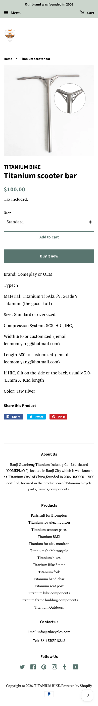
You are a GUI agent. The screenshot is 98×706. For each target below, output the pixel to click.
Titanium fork (49, 572)
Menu (15, 12)
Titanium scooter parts (49, 529)
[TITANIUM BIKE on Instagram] (54, 667)
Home (8, 59)
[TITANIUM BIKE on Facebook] (33, 667)
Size (8, 212)
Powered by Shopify (76, 685)
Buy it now (49, 256)
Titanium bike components (49, 593)
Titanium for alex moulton (49, 543)
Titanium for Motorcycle (49, 550)
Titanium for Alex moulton (49, 522)
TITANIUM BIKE (47, 685)
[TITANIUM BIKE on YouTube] (75, 667)
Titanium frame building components (49, 600)
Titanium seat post (49, 586)
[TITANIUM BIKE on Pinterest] (43, 667)
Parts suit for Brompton (49, 515)
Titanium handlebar (49, 579)
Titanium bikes (49, 557)
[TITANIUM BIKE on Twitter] (22, 667)
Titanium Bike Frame (49, 564)
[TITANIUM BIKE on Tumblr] (65, 667)
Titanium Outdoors (49, 607)
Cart (90, 13)
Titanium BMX (49, 536)
